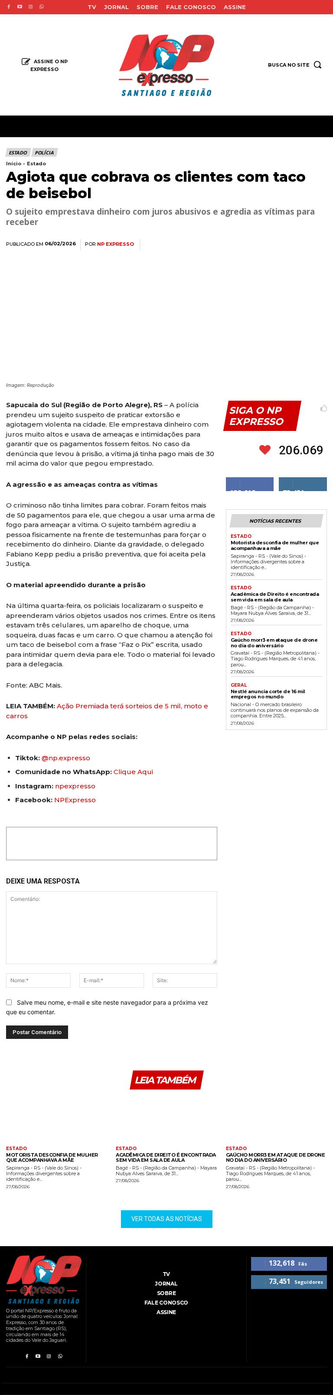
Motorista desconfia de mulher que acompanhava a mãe (275, 545)
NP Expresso (115, 244)
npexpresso (74, 786)
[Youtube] (19, 7)
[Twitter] (237, 245)
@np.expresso (66, 758)
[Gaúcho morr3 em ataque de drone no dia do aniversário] (276, 1119)
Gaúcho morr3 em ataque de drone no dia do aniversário (274, 643)
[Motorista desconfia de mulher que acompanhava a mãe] (56, 1119)
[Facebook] (8, 7)
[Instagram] (30, 7)
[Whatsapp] (41, 7)
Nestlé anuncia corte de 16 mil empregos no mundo (268, 694)
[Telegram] (297, 245)
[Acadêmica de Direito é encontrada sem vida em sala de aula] (166, 1119)
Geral (239, 685)
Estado (18, 152)
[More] (318, 245)
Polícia (44, 152)
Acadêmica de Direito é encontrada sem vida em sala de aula (275, 597)
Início (13, 164)
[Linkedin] (277, 245)
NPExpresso (75, 800)
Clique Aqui (133, 772)
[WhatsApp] (257, 245)
